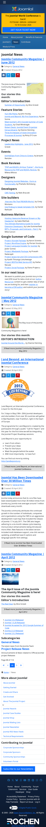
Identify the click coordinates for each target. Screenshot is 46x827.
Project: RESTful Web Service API (18, 262)
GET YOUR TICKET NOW (23, 29)
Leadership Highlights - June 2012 (19, 144)
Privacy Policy (33, 796)
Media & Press (9, 46)
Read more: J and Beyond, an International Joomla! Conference (24, 467)
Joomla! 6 (6, 42)
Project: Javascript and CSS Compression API (23, 257)
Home (5, 37)
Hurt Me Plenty (11, 114)
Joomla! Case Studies (12, 713)
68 (12, 665)
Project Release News (15, 649)
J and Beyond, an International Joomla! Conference (22, 360)
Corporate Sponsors (11, 752)
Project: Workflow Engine (15, 243)
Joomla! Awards (9, 708)
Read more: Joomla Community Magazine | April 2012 (23, 610)
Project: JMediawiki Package (16, 251)
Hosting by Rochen (23, 825)
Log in (37, 802)
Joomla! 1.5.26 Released (15, 622)
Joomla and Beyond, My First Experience (21, 116)
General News (18, 66)
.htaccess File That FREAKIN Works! (19, 201)
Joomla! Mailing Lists (11, 722)
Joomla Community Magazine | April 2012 (22, 555)
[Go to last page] (21, 665)
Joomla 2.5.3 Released (14, 631)
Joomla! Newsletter (11, 727)
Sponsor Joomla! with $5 (29, 799)
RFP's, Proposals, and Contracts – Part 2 (21, 229)
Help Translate (12, 802)
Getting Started (9, 687)
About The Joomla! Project (14, 701)
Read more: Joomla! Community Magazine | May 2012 (23, 349)
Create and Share (10, 692)
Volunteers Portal (10, 761)
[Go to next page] (17, 665)
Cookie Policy (12, 799)
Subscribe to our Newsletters (18, 768)
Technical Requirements (13, 736)
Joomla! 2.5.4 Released (14, 620)
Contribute (25, 42)
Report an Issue (26, 802)
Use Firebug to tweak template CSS (19, 207)
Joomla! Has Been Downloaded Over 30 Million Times (22, 479)
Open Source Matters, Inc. (25, 812)
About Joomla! (17, 37)
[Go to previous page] (8, 665)
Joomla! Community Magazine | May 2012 (22, 299)
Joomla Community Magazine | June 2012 (22, 60)
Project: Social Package (14, 267)
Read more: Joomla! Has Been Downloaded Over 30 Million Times (23, 544)
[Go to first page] (3, 665)
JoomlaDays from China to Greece (19, 155)
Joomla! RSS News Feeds (13, 731)
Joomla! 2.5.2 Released (14, 633)
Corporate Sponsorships (13, 747)
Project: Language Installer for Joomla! (21, 246)
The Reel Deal (7, 604)
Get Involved (8, 696)
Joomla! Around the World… (13, 343)
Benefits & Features (34, 37)
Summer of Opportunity (15, 105)
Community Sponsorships (14, 757)
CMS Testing (10, 193)
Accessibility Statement (16, 796)
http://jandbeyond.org (10, 461)
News (16, 42)
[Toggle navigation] (4, 2)
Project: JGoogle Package (15, 240)
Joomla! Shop (8, 718)
